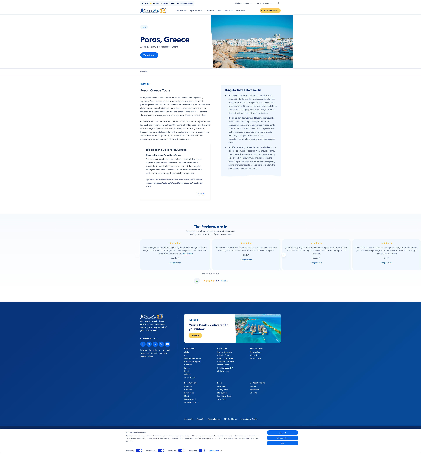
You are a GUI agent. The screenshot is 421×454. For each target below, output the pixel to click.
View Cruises (149, 55)
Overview (144, 71)
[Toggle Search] (279, 3)
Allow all (282, 433)
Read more (188, 253)
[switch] (161, 450)
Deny (283, 443)
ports (144, 27)
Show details (214, 450)
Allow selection (283, 438)
